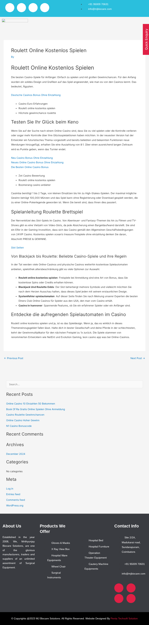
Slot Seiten (17, 247)
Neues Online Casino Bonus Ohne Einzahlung (37, 162)
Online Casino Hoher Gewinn (22, 420)
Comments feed (15, 499)
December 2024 (15, 453)
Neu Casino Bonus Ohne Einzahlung (32, 157)
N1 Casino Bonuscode (19, 425)
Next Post (137, 358)
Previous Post (13, 358)
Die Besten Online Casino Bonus (30, 167)
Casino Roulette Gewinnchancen (25, 414)
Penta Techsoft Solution (124, 618)
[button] (89, 23)
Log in (9, 488)
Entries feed (13, 494)
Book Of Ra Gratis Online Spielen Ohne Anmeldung (35, 409)
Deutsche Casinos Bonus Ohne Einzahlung (36, 95)
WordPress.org (14, 505)
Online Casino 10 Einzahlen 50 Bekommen (30, 403)
